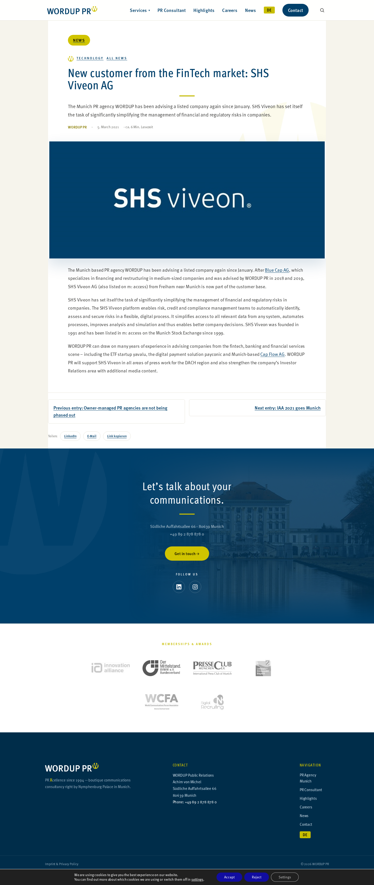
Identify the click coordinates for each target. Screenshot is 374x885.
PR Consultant (171, 10)
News (250, 10)
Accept (229, 877)
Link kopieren (117, 435)
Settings (285, 877)
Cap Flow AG (272, 354)
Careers (229, 10)
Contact (295, 10)
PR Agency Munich (308, 778)
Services (140, 10)
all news (117, 57)
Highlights (203, 10)
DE (269, 10)
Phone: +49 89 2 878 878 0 (195, 801)
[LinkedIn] (179, 587)
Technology (90, 57)
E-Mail (91, 435)
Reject (256, 877)
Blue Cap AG (277, 270)
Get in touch (185, 553)
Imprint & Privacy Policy (61, 864)
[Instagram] (195, 587)
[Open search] (322, 10)
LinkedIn (70, 435)
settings (197, 879)
